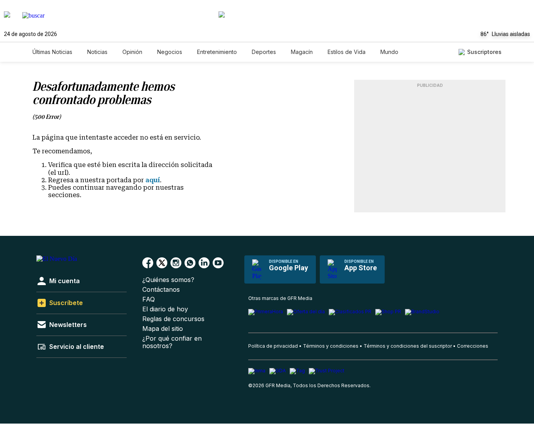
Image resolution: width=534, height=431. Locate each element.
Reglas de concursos (173, 319)
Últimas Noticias (52, 51)
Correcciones (472, 346)
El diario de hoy (165, 309)
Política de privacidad (273, 346)
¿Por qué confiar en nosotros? (172, 342)
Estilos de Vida (347, 51)
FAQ (148, 299)
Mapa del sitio (162, 328)
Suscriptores (484, 51)
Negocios (169, 51)
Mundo (389, 51)
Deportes (264, 51)
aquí (152, 180)
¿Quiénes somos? (168, 280)
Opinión (132, 51)
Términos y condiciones (330, 346)
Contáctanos (161, 289)
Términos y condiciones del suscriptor (408, 346)
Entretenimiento (217, 51)
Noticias (97, 51)
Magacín (302, 51)
